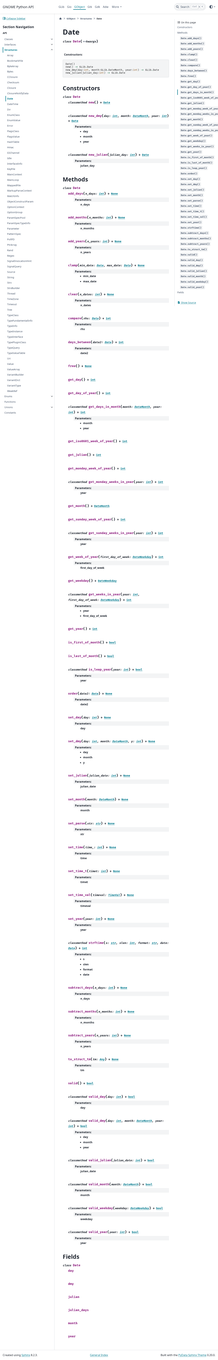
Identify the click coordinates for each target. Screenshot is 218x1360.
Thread (11, 293)
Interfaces (10, 44)
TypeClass (13, 315)
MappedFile (14, 185)
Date (10, 98)
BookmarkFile (15, 60)
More (116, 7)
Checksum (13, 82)
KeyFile (11, 169)
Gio (69, 7)
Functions (10, 401)
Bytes (10, 71)
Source (11, 271)
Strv (9, 282)
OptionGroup (14, 212)
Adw (105, 7)
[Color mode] (212, 7)
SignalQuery (14, 266)
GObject (79, 7)
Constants (10, 412)
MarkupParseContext (19, 190)
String (10, 277)
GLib (61, 7)
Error (10, 125)
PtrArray (12, 244)
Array (10, 55)
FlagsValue (13, 136)
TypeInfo (12, 326)
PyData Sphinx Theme (192, 1355)
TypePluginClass (16, 342)
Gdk (97, 7)
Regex (10, 255)
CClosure (12, 77)
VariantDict (13, 380)
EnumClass (13, 114)
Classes (8, 39)
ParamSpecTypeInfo (18, 223)
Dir (9, 109)
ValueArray (13, 369)
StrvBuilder (13, 288)
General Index (99, 1355)
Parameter (13, 228)
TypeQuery (13, 347)
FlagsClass (13, 131)
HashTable (13, 141)
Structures (10, 49)
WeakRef (12, 390)
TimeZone (13, 298)
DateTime (12, 104)
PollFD (11, 239)
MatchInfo (13, 196)
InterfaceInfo (14, 163)
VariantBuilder (15, 374)
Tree (9, 309)
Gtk (90, 7)
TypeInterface (15, 336)
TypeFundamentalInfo (20, 320)
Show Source (188, 302)
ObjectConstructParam (20, 201)
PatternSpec (14, 233)
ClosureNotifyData (17, 93)
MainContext (14, 174)
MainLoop (13, 179)
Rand (10, 250)
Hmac (10, 147)
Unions (8, 407)
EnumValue (13, 120)
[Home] (60, 18)
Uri (9, 358)
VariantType (14, 385)
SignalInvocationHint (19, 261)
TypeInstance (14, 331)
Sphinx (25, 1355)
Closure (11, 87)
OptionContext (15, 206)
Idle (9, 158)
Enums (8, 396)
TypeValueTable (16, 353)
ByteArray (12, 66)
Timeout (12, 304)
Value (10, 364)
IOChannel (13, 152)
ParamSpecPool (16, 217)
